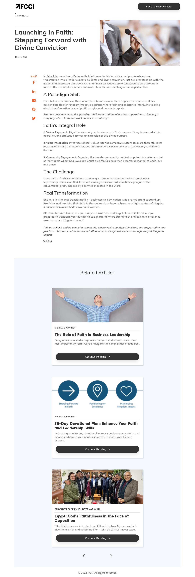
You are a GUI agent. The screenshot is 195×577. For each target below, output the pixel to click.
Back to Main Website (159, 6)
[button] (83, 555)
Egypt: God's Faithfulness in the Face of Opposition (92, 518)
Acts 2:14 (52, 76)
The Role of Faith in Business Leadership (92, 334)
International (91, 509)
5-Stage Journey (65, 327)
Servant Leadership (68, 509)
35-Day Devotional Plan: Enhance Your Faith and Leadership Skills (96, 425)
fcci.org (47, 240)
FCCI (58, 227)
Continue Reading (95, 356)
